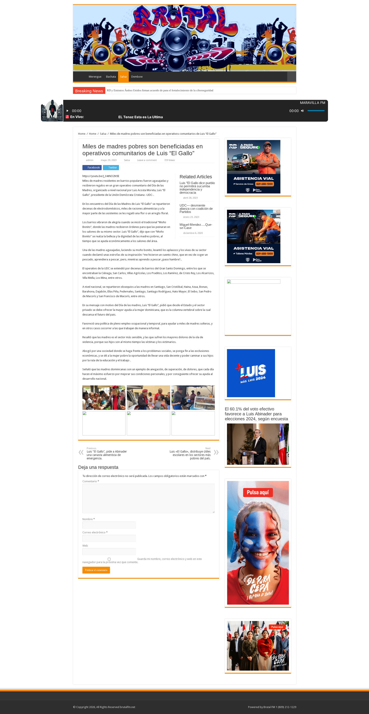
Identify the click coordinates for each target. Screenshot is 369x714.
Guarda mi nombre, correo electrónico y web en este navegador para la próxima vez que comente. (142, 560)
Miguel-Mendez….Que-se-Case (196, 226)
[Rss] (243, 707)
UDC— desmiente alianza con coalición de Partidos (196, 209)
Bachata (111, 76)
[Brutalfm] (184, 38)
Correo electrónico (95, 532)
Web (85, 545)
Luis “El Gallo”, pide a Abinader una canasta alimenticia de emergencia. (107, 453)
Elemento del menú (80, 76)
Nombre (88, 519)
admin (89, 160)
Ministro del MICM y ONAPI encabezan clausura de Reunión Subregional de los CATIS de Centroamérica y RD (171, 90)
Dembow (137, 76)
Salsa (123, 76)
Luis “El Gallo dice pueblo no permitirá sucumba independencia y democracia (197, 187)
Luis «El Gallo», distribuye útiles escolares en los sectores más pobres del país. (190, 453)
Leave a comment (147, 160)
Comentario (90, 481)
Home (81, 133)
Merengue (95, 76)
